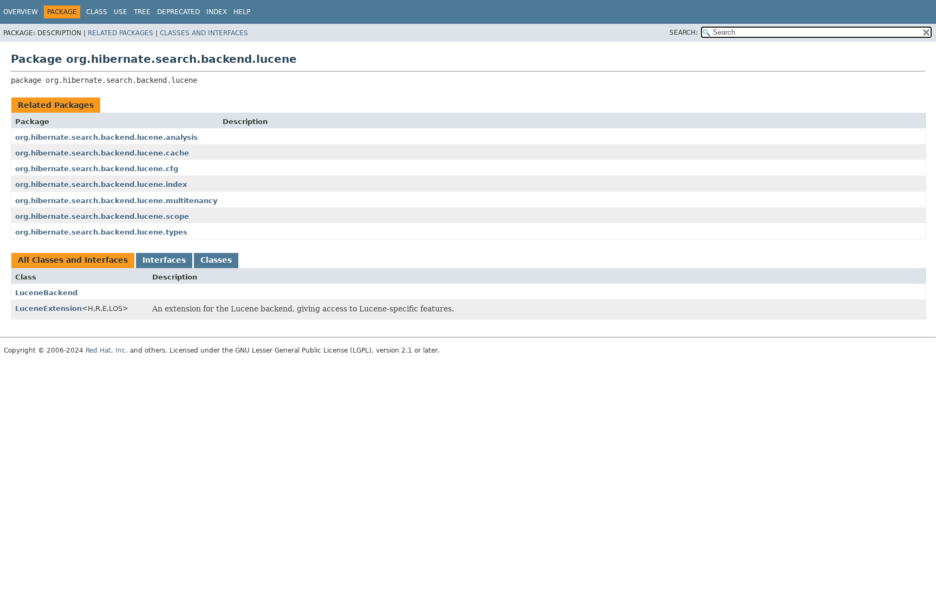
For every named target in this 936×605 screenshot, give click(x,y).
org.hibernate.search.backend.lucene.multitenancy (116, 201)
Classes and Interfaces (204, 33)
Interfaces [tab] (164, 260)
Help (241, 12)
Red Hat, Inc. (107, 350)
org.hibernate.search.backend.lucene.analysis (106, 137)
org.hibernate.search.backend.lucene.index (101, 184)
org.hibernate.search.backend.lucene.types (101, 232)
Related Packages (120, 33)
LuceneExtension (48, 308)
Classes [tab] (216, 260)
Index (216, 12)
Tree (142, 12)
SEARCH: (684, 32)
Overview (20, 12)
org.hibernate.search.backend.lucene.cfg (96, 169)
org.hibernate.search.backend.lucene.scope (102, 216)
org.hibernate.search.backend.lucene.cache (102, 153)
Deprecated (178, 12)
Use (120, 12)
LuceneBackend (46, 293)
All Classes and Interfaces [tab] (73, 260)
